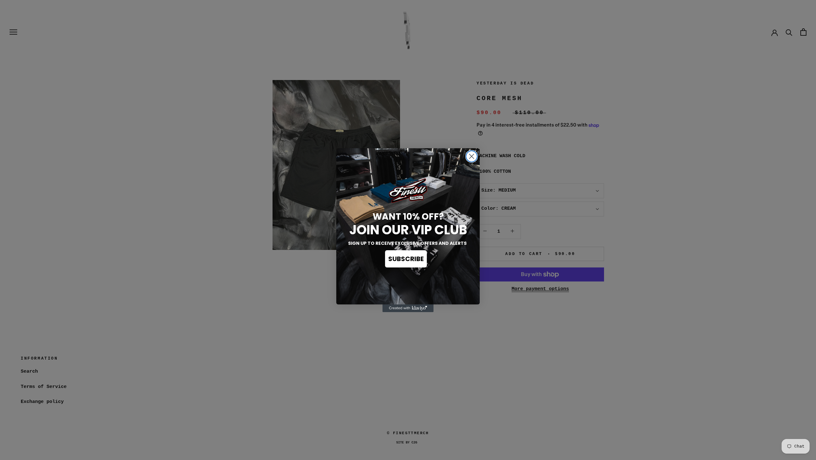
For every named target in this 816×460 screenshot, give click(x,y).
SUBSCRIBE (406, 258)
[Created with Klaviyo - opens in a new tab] (407, 308)
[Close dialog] (471, 156)
